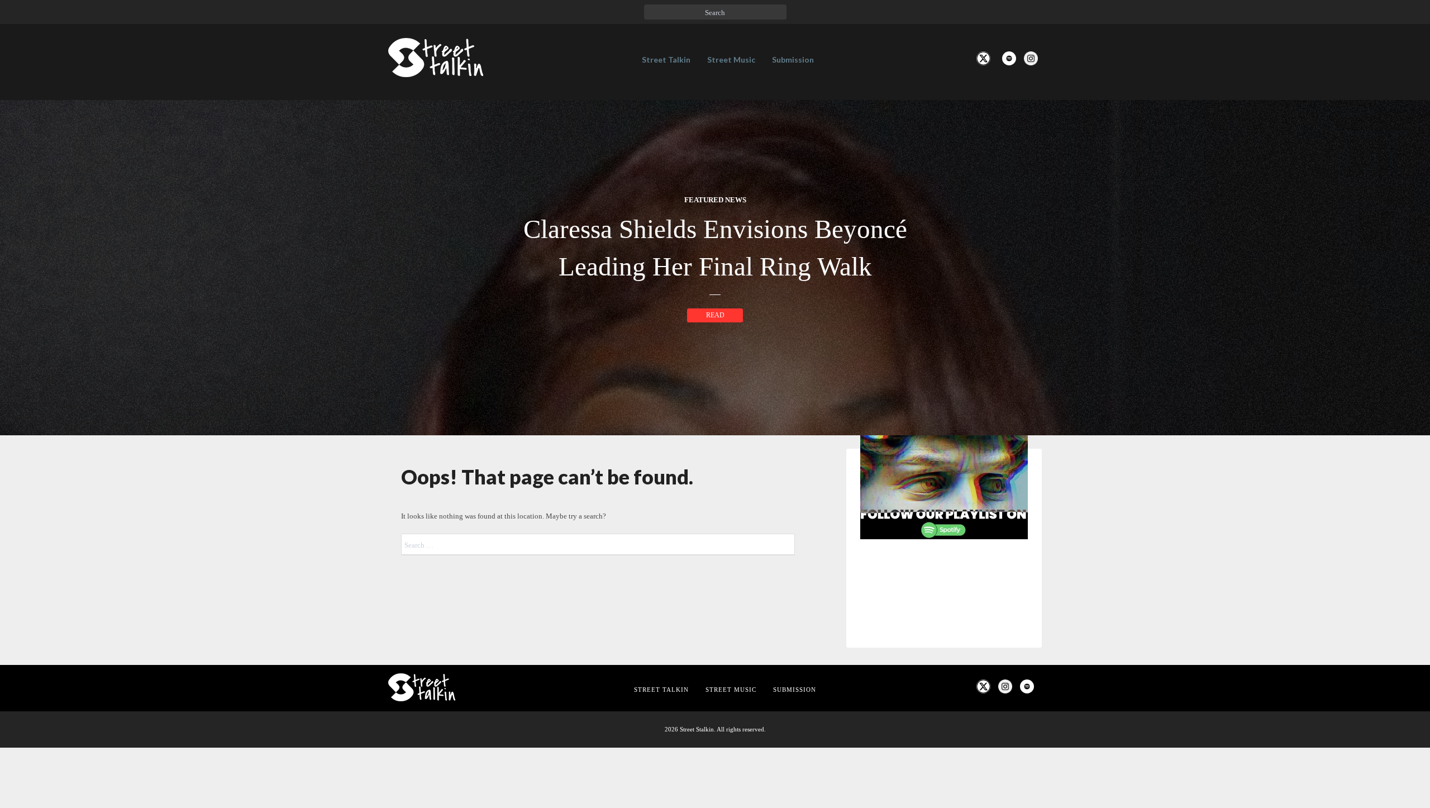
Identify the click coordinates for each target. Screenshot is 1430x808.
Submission (793, 59)
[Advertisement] (944, 734)
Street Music (731, 59)
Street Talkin (666, 59)
